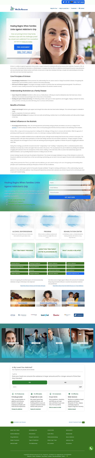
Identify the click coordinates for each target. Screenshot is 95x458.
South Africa (50, 433)
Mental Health (13, 443)
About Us (29, 456)
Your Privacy (44, 456)
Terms (33, 456)
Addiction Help (69, 440)
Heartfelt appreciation (74, 303)
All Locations (51, 443)
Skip (80, 387)
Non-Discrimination (57, 456)
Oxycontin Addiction (53, 273)
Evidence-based (72, 409)
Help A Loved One (64, 8)
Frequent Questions (34, 437)
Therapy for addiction (17, 409)
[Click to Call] (91, 448)
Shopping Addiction (34, 266)
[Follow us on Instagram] (69, 2)
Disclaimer (38, 456)
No (65, 382)
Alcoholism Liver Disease (20, 422)
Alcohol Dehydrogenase (22, 231)
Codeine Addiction (71, 263)
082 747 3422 (79, 2)
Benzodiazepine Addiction (17, 266)
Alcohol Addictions (14, 433)
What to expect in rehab (55, 407)
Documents (69, 443)
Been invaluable (22, 303)
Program (47, 231)
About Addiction (70, 437)
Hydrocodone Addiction (54, 270)
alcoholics (14, 127)
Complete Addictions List (73, 273)
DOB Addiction (70, 270)
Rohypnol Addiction (34, 273)
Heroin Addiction (15, 270)
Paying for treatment (35, 409)
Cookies (50, 456)
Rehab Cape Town (52, 440)
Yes (30, 382)
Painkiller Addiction (52, 266)
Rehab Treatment (14, 440)
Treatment (73, 8)
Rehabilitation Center (73, 231)
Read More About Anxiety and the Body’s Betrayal (32, 285)
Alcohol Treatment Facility (75, 422)
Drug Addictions (14, 437)
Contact (82, 8)
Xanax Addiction (71, 266)
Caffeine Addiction (15, 273)
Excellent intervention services (48, 303)
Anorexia (32, 270)
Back (14, 387)
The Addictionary (33, 443)
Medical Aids (69, 433)
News (63, 456)
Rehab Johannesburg (53, 437)
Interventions (32, 433)
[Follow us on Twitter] (63, 2)
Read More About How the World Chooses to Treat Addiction (68, 285)
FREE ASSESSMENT (23, 47)
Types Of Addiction (33, 440)
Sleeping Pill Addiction (35, 263)
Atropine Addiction (52, 263)
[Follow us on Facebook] (66, 2)
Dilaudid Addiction (15, 263)
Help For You (53, 8)
